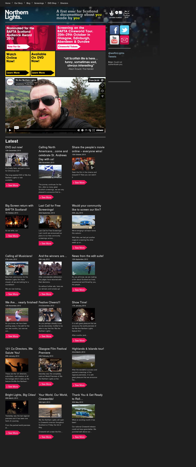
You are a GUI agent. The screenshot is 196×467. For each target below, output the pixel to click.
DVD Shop (52, 3)
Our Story (18, 3)
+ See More (12, 185)
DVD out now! (14, 147)
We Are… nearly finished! (21, 302)
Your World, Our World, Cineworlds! (53, 397)
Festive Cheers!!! (49, 302)
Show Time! (79, 302)
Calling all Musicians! (18, 256)
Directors (64, 3)
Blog (28, 3)
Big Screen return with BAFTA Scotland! (19, 207)
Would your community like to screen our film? (86, 207)
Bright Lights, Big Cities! (20, 395)
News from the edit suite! (88, 256)
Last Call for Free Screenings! (50, 207)
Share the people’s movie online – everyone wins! (88, 149)
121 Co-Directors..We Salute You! (19, 351)
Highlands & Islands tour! (88, 349)
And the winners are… (53, 256)
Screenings (39, 3)
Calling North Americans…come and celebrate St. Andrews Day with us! (53, 153)
